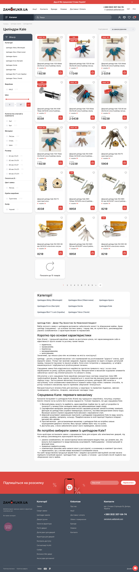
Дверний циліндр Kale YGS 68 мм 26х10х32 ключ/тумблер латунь (113, 110)
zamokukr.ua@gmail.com (113, 519)
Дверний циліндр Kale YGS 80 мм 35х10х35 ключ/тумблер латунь (81, 65)
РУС (134, 9)
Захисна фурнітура (44, 524)
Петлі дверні (42, 528)
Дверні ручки (42, 519)
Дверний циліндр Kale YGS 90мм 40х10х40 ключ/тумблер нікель (81, 110)
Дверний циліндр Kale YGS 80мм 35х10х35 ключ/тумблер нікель (113, 65)
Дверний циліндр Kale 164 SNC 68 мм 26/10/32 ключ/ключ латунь (50, 245)
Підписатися (128, 483)
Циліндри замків (16, 24)
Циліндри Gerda (11, 65)
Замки (39, 506)
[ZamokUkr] (19, 502)
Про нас (73, 506)
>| (100, 285)
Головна (5, 23)
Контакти (44, 9)
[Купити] (60, 72)
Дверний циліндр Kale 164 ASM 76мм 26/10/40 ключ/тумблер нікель (48, 110)
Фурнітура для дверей (45, 537)
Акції (35, 9)
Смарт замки (42, 511)
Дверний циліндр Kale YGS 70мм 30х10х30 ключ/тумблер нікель (49, 155)
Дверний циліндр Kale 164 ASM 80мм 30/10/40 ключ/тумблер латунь (80, 155)
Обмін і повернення (78, 519)
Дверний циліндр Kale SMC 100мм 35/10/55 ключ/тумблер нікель (80, 200)
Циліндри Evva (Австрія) (14, 61)
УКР (128, 9)
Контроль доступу (44, 541)
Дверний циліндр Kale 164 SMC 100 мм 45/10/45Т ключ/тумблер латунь (81, 245)
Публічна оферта (22, 569)
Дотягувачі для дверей (46, 532)
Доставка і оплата (78, 9)
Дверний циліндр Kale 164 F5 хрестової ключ (112, 155)
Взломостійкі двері (44, 554)
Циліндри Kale (11, 69)
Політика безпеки (9, 569)
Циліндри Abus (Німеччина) (16, 52)
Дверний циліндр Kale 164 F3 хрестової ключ (48, 200)
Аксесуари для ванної (45, 558)
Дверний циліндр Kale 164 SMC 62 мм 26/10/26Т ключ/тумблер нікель (113, 200)
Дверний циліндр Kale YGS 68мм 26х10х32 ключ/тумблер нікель (49, 65)
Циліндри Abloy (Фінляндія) (15, 47)
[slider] (6, 99)
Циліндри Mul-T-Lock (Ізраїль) (16, 74)
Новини (63, 9)
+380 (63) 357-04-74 (113, 7)
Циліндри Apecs (11, 56)
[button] (123, 29)
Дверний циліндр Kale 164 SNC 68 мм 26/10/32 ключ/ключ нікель (114, 245)
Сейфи (39, 550)
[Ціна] (28, 105)
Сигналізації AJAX (44, 545)
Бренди (54, 9)
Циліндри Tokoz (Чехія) (14, 78)
